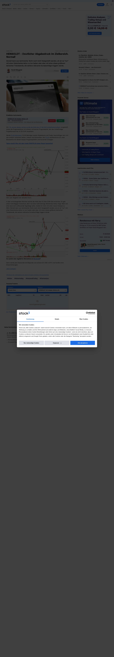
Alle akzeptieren (83, 343)
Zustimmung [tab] (30, 319)
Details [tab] (57, 319)
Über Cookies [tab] (83, 319)
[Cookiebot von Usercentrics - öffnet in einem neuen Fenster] (87, 313)
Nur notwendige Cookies (31, 343)
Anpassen (56, 343)
